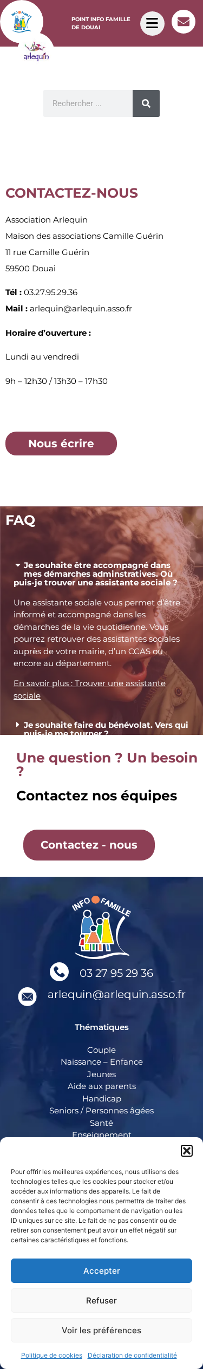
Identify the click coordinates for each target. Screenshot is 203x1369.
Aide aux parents (102, 1086)
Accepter (101, 1271)
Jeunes (101, 1074)
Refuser (101, 1300)
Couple (101, 1050)
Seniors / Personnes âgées (101, 1110)
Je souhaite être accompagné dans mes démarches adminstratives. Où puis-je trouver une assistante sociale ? (96, 574)
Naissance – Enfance (102, 1062)
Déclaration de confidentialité (132, 1355)
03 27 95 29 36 (116, 973)
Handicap (101, 1098)
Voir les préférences (101, 1330)
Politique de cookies (51, 1355)
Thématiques (102, 1027)
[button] (186, 1150)
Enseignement (102, 1135)
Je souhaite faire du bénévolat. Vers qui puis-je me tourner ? (106, 729)
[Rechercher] (146, 103)
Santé (101, 1123)
